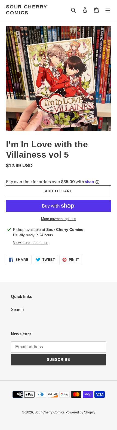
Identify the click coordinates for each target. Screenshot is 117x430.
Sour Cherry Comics (26, 9)
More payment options (58, 219)
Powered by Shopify (80, 412)
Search (17, 309)
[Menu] (107, 10)
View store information (30, 243)
